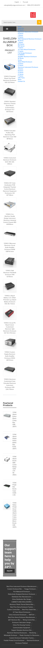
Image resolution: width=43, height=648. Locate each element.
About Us (21, 28)
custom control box (13, 609)
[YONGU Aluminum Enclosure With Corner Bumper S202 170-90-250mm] (7, 459)
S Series (20, 63)
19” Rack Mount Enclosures (26, 49)
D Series (20, 72)
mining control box (29, 620)
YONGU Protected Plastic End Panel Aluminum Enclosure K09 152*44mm (9, 79)
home (20, 26)
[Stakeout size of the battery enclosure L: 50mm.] (9, 285)
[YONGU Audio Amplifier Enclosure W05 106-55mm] (9, 233)
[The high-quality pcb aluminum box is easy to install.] (9, 120)
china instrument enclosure (17, 614)
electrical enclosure (33, 640)
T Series (20, 47)
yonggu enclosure (30, 589)
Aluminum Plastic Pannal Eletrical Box (21, 604)
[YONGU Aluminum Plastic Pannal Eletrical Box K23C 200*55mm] (7, 437)
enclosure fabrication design (21, 622)
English (17, 2)
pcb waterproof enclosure (21, 591)
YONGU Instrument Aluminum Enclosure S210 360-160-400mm (9, 161)
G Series (20, 74)
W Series (21, 58)
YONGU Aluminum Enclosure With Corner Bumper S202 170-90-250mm (14, 466)
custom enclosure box (14, 589)
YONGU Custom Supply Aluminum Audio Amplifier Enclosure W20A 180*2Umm (9, 356)
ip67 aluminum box (14, 620)
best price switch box (29, 609)
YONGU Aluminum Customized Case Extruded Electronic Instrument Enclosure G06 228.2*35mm (10, 384)
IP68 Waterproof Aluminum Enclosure (30, 39)
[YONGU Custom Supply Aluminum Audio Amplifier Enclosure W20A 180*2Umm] (9, 342)
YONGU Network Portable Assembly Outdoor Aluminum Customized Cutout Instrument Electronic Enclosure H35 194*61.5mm (14, 515)
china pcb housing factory (21, 625)
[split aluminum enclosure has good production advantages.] (9, 313)
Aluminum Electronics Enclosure (28, 32)
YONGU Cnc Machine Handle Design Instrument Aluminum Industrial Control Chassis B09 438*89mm (9, 219)
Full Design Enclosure (25, 53)
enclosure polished (22, 643)
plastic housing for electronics (29, 635)
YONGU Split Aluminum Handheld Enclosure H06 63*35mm (9, 273)
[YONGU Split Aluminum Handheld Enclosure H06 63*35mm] (9, 260)
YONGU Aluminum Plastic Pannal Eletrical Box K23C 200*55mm (14, 441)
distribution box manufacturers (21, 597)
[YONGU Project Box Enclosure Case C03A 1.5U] (7, 485)
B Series (20, 70)
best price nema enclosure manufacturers (21, 617)
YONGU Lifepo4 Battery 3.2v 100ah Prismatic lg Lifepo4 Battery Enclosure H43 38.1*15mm (9, 300)
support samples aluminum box (21, 630)
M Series (21, 40)
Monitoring (32, 633)
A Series (20, 69)
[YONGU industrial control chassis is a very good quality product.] (9, 204)
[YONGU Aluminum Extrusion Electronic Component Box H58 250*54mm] (7, 415)
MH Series (21, 46)
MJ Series (21, 44)
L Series (20, 42)
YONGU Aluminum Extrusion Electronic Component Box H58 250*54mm (14, 419)
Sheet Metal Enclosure (25, 62)
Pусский (25, 2)
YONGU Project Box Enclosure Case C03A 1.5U (14, 489)
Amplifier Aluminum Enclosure (27, 56)
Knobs (20, 60)
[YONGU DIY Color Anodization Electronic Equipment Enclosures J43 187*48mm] (9, 173)
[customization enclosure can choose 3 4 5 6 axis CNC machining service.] (9, 91)
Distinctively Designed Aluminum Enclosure (21, 594)
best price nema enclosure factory (21, 607)
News (19, 79)
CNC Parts (21, 78)
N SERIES (21, 55)
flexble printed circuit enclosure (14, 640)
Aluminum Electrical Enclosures (17, 633)
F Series (20, 76)
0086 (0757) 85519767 (33, 5)
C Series (20, 51)
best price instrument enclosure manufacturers (21, 586)
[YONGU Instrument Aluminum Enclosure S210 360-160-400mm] (9, 148)
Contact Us (21, 81)
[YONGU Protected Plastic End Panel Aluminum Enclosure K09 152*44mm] (9, 66)
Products (21, 30)
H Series (20, 33)
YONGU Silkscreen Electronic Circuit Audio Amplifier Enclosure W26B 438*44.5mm (10, 247)
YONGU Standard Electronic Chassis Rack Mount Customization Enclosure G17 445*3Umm (10, 106)
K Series (20, 37)
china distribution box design (21, 599)
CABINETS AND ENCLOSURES (22, 602)
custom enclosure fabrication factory (21, 638)
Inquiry (9, 571)
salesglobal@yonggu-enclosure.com (14, 5)
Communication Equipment (21, 627)
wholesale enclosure (10, 635)
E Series (20, 65)
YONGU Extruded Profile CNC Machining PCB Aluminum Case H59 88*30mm (9, 135)
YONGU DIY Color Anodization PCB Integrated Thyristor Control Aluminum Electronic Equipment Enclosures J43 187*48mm (9, 189)
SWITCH (31, 614)
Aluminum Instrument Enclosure (28, 67)
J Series (20, 35)
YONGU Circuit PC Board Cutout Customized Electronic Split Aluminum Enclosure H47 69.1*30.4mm (9, 328)
